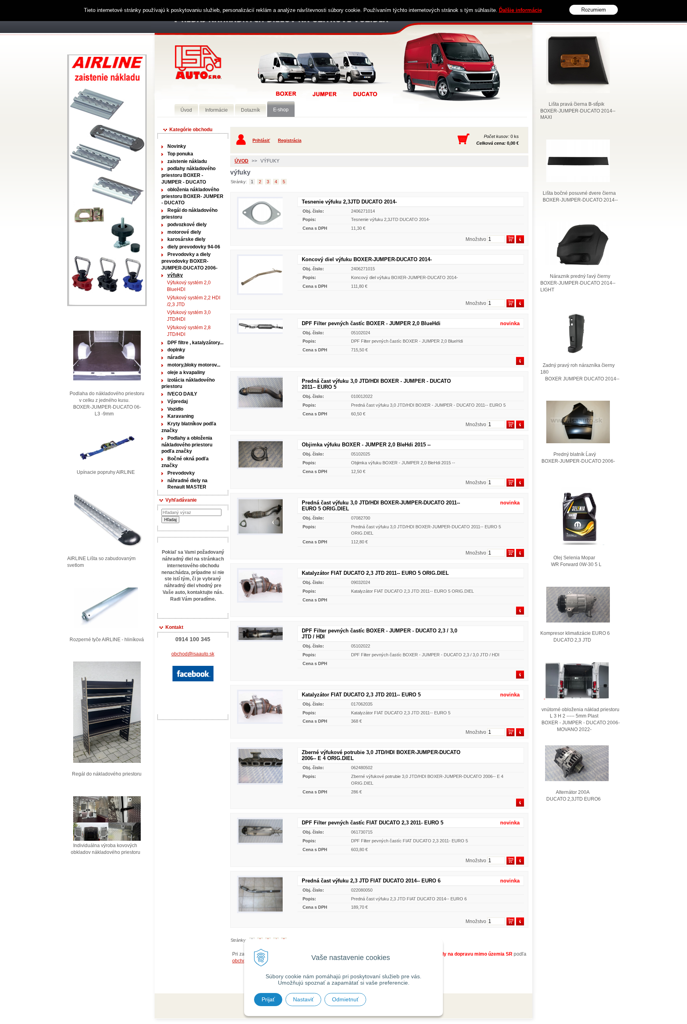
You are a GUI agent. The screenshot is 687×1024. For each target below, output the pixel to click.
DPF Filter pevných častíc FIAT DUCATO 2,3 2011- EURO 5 (372, 823)
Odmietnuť (345, 999)
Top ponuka (180, 154)
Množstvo (476, 239)
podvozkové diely (187, 224)
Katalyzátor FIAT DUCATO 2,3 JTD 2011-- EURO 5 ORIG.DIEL (375, 573)
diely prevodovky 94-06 (193, 247)
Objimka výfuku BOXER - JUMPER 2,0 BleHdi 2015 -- (366, 445)
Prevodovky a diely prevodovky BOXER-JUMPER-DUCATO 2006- (189, 261)
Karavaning (180, 416)
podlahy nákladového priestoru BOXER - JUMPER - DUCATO (188, 175)
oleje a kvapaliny (186, 372)
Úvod (241, 161)
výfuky (175, 275)
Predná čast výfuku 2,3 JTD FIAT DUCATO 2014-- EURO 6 (371, 881)
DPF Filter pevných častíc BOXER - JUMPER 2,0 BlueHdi (371, 323)
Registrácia (289, 140)
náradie (175, 357)
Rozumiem (593, 10)
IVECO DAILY (182, 394)
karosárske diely (186, 239)
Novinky (176, 146)
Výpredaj (177, 401)
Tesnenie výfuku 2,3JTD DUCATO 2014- (349, 202)
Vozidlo (175, 409)
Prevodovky (181, 473)
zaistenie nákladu (187, 161)
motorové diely (184, 232)
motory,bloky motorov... (193, 365)
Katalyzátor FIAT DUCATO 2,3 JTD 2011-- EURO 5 (361, 695)
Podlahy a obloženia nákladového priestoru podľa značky (186, 444)
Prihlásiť (261, 140)
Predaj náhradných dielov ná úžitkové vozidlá (198, 62)
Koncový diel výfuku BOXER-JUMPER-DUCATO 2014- (367, 259)
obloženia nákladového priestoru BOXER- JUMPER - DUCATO (192, 196)
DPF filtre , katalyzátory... (195, 342)
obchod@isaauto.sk (192, 654)
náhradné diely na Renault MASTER (187, 484)
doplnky (176, 350)
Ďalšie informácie (520, 10)
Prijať (268, 999)
